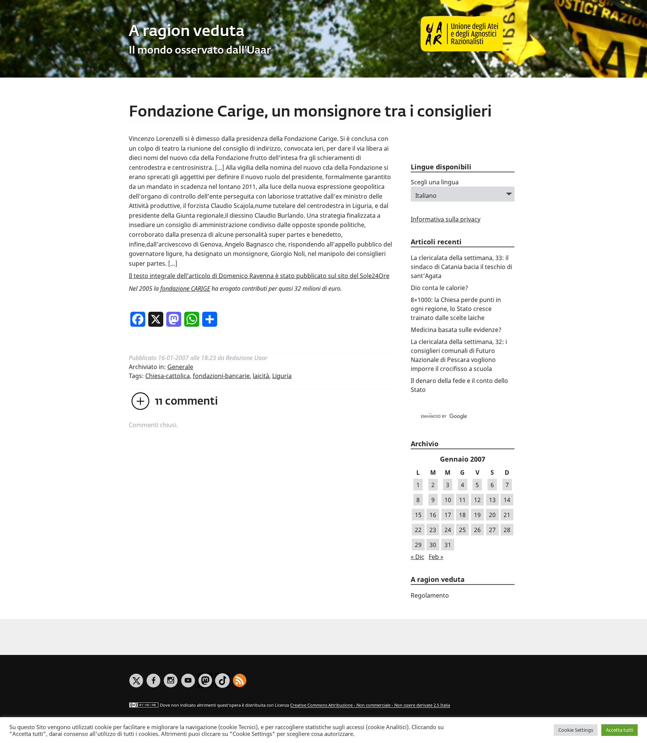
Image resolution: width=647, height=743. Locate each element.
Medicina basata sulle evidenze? (456, 330)
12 (477, 500)
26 (477, 530)
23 (432, 530)
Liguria (282, 376)
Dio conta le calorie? (439, 288)
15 (418, 515)
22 (418, 530)
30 (432, 545)
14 (507, 500)
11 (462, 500)
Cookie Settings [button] (575, 730)
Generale (180, 367)
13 (492, 500)
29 (418, 545)
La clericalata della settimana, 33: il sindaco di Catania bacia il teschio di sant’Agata (461, 267)
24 (447, 530)
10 (447, 500)
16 (432, 515)
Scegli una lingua (435, 182)
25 (462, 530)
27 (492, 530)
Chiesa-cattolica (167, 376)
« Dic (417, 557)
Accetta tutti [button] (619, 730)
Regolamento (430, 595)
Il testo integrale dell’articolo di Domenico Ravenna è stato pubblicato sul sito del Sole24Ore (259, 276)
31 (447, 545)
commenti (186, 401)
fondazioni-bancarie (221, 376)
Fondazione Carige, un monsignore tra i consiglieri (310, 112)
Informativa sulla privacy (445, 219)
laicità (261, 376)
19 (477, 515)
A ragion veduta (186, 31)
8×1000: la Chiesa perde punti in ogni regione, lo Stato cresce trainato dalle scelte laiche (456, 309)
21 (507, 515)
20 (492, 515)
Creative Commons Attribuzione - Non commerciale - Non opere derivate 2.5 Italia (370, 705)
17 (447, 515)
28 (507, 530)
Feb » (436, 557)
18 (462, 515)
